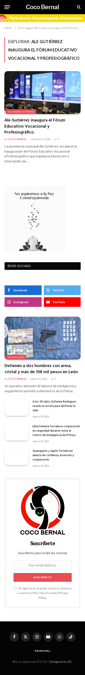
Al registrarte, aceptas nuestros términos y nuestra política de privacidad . (44, 593)
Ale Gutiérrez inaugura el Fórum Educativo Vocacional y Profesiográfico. (34, 126)
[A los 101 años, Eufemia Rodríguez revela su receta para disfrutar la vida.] (17, 407)
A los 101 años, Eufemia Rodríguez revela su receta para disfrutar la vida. (54, 406)
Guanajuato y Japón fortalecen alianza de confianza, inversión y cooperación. (53, 455)
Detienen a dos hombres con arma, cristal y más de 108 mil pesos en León (41, 368)
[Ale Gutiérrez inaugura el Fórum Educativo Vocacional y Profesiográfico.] (42, 92)
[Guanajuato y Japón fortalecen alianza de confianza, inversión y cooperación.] (17, 456)
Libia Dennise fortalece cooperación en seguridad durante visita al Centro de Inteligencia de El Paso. (56, 431)
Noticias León (16, 357)
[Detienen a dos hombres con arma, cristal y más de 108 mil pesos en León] (43, 338)
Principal (42, 650)
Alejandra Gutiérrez (20, 111)
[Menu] (7, 7)
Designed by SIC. (61, 661)
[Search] (78, 7)
